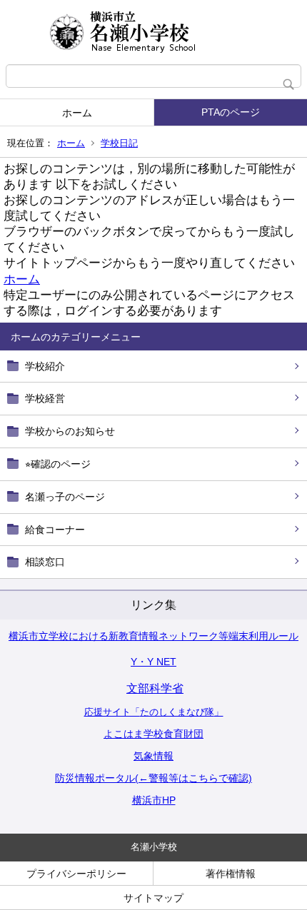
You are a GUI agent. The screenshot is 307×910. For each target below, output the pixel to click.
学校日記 (119, 143)
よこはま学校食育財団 (153, 733)
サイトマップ (153, 898)
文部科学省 (154, 688)
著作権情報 (231, 873)
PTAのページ (230, 112)
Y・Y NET (153, 661)
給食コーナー (55, 529)
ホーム (77, 112)
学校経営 (45, 398)
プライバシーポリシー (76, 873)
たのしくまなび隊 (177, 712)
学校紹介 (45, 366)
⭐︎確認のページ (58, 464)
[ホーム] (153, 32)
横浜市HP (154, 800)
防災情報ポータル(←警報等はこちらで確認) (153, 778)
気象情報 (153, 756)
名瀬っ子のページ (65, 496)
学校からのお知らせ (70, 431)
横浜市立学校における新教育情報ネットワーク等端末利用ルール (153, 636)
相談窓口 (45, 561)
